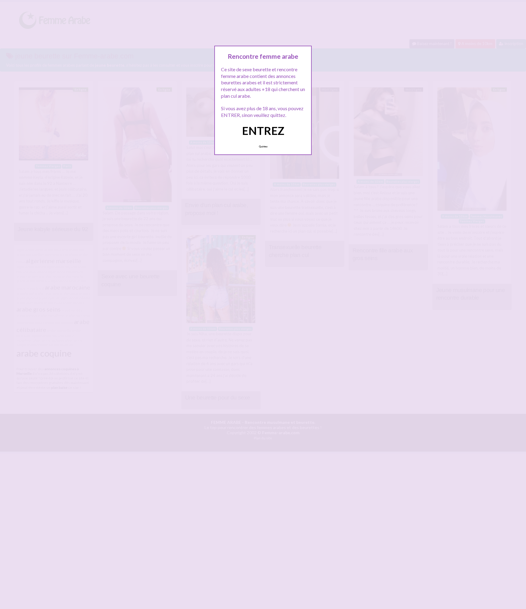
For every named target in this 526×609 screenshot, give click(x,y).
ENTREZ (263, 130)
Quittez (263, 146)
